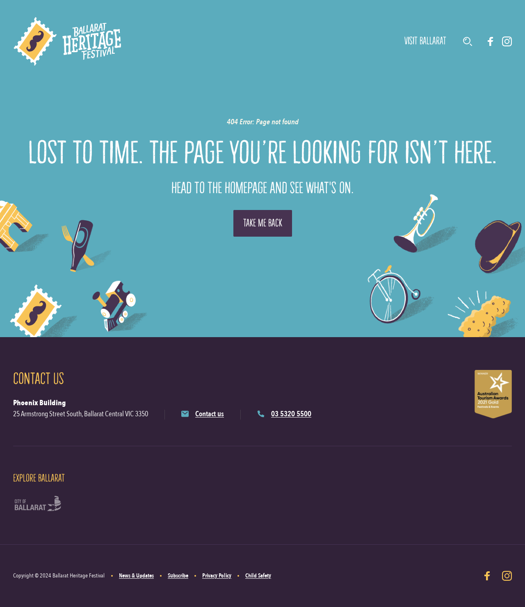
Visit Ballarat (425, 41)
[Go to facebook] (490, 41)
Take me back (262, 223)
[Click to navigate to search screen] (467, 41)
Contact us (209, 414)
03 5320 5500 (291, 414)
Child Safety (258, 576)
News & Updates (136, 576)
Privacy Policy (216, 576)
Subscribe (178, 576)
